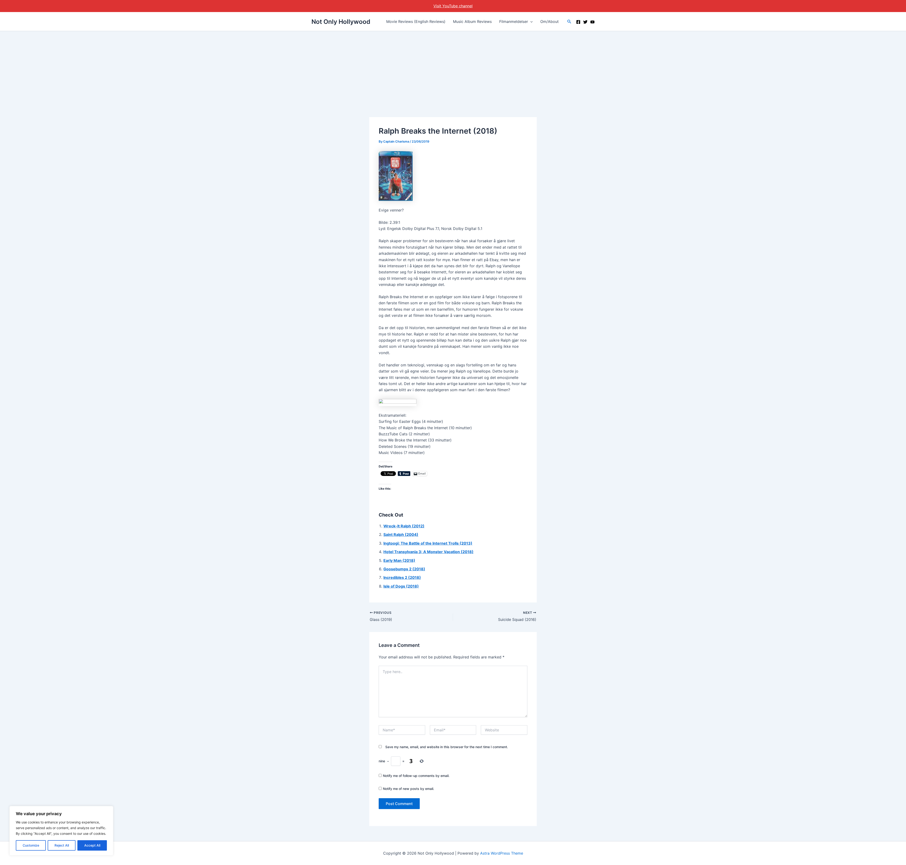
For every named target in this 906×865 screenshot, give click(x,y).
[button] (530, 21)
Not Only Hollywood (340, 21)
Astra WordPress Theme (501, 853)
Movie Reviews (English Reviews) (415, 21)
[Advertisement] (453, 67)
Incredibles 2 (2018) (402, 577)
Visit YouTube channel (453, 6)
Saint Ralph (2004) (400, 534)
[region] (61, 831)
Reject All (62, 845)
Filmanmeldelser (513, 21)
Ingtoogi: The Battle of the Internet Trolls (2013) (427, 543)
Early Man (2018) (399, 560)
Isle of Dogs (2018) (401, 586)
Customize (31, 845)
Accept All (92, 845)
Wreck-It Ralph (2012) (403, 526)
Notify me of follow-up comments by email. (416, 776)
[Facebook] (578, 22)
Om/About (549, 21)
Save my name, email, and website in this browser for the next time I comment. (446, 747)
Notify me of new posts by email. (408, 789)
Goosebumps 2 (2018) (404, 569)
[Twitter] (585, 22)
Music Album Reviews (472, 21)
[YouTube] (592, 22)
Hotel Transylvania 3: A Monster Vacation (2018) (428, 551)
